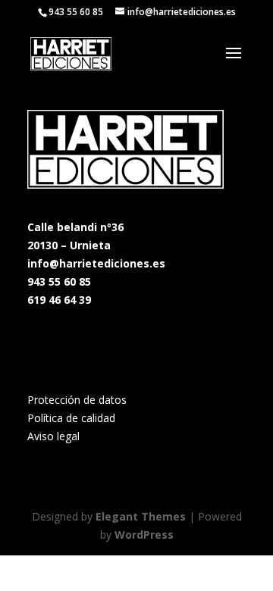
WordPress (144, 534)
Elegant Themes (141, 516)
